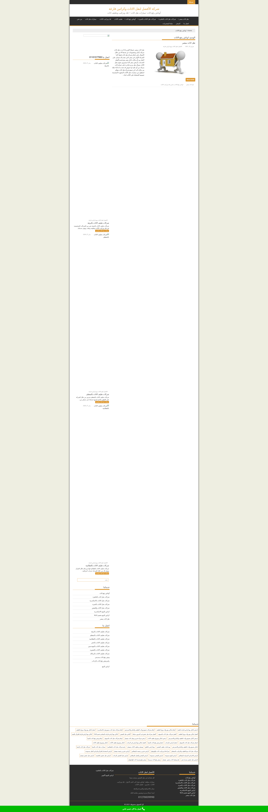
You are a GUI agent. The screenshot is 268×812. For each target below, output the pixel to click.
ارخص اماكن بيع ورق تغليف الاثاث (157, 738)
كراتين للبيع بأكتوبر (107, 775)
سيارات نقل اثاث (90, 19)
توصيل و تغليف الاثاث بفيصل (135, 747)
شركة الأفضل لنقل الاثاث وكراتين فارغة (134, 9)
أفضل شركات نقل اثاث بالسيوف (167, 734)
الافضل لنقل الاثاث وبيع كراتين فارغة (172, 46)
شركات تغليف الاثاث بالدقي (100, 642)
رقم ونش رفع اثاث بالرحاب (101, 661)
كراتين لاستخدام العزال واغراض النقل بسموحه (98, 751)
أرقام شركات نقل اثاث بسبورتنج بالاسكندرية (110, 730)
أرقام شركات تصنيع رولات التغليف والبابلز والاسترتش (139, 730)
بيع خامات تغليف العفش (163, 747)
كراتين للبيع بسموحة (171, 755)
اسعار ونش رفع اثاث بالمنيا (155, 743)
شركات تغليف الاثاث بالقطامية (99, 639)
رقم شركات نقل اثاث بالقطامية (116, 747)
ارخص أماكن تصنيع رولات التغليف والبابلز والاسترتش (183, 738)
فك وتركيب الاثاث (105, 19)
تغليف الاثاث (118, 19)
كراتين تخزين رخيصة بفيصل (121, 751)
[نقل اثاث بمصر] (170, 50)
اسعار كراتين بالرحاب (171, 743)
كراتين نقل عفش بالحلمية (103, 755)
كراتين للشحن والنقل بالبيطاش (139, 755)
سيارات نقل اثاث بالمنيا (98, 747)
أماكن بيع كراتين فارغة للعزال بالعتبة (82, 734)
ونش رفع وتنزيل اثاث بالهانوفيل (137, 760)
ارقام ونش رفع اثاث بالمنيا (94, 738)
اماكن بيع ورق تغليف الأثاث (117, 743)
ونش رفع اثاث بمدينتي (102, 657)
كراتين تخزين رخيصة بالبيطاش (140, 751)
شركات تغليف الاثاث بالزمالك (100, 653)
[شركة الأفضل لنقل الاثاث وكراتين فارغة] (193, 18)
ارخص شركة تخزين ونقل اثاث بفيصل (135, 738)
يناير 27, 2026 (87, 63)
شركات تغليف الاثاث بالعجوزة (100, 650)
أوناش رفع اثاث (131, 19)
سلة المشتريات (168, 24)
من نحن (79, 19)
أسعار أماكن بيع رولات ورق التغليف (85, 730)
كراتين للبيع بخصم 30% (102, 615)
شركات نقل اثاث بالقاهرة (167, 19)
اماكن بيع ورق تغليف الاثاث (100, 743)
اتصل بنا (186, 24)
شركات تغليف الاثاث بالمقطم (100, 635)
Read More (190, 79)
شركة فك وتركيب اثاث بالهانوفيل (160, 751)
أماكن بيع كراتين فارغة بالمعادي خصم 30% (106, 734)
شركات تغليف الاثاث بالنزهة (100, 631)
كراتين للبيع (106, 666)
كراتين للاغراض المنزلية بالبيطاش (188, 755)
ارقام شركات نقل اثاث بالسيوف (113, 738)
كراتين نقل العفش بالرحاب (120, 755)
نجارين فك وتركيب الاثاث (167, 84)
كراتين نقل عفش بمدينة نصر (189, 760)
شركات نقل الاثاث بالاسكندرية (100, 600)
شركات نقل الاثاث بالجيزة (147, 19)
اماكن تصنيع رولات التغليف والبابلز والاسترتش (185, 747)
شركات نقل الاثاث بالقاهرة (105, 770)
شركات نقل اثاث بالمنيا (83, 747)
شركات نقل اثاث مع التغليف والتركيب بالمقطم (184, 751)
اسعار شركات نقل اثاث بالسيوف (188, 743)
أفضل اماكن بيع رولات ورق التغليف (188, 734)
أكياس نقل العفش (125, 734)
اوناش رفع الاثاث (179, 84)
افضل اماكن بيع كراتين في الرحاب (136, 743)
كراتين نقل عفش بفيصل (87, 755)
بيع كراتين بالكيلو (150, 747)
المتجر (178, 24)
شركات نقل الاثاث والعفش (102, 231)
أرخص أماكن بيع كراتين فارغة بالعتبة (188, 730)
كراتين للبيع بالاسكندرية (102, 611)
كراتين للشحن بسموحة (156, 755)
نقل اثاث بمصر (184, 19)
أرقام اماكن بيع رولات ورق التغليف (166, 730)
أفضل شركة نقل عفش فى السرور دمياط (144, 734)
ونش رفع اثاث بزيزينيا (154, 760)
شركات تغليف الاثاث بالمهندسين (99, 646)
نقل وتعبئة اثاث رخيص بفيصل (170, 760)
